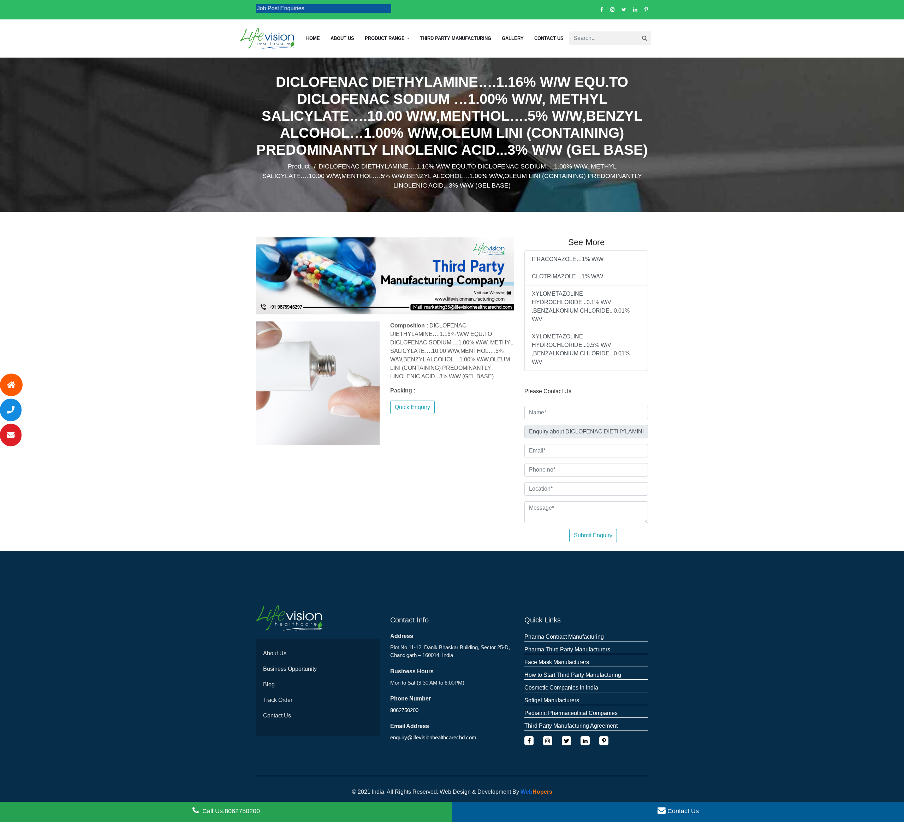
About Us (274, 653)
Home (313, 38)
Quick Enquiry (412, 407)
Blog (269, 684)
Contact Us (549, 38)
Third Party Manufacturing (455, 38)
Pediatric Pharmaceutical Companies (571, 713)
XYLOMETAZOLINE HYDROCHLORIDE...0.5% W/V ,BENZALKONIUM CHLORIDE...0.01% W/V (581, 349)
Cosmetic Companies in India (561, 688)
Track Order (277, 700)
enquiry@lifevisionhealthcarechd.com (433, 737)
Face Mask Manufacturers (556, 662)
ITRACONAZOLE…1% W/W (567, 259)
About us (342, 38)
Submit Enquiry (593, 535)
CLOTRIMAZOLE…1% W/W (567, 276)
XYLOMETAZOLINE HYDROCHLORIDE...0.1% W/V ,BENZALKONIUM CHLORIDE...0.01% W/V (581, 306)
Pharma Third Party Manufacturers (567, 649)
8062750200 (404, 710)
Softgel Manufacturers (551, 700)
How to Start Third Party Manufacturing (572, 675)
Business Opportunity (290, 669)
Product (299, 166)
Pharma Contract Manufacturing (564, 637)
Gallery (513, 38)
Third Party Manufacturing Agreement (571, 726)
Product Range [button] (385, 38)
